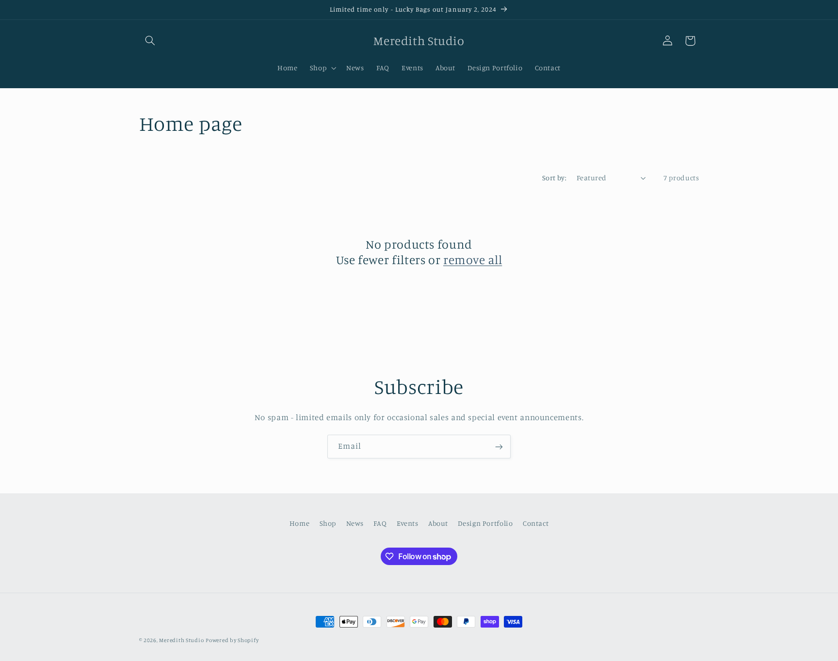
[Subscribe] (499, 446)
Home (300, 523)
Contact (535, 523)
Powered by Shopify (232, 640)
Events (408, 523)
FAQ (380, 523)
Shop (328, 523)
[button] (150, 41)
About (438, 523)
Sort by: (554, 177)
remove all (472, 259)
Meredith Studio (181, 640)
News (355, 523)
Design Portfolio (485, 523)
